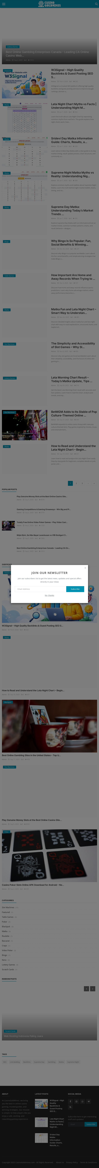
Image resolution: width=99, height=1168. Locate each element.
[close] (85, 568)
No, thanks (49, 595)
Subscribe (75, 589)
